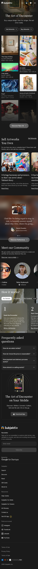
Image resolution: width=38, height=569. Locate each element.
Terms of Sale (5, 555)
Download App (20, 414)
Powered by (15, 560)
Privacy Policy (5, 551)
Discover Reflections (18, 240)
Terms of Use (5, 547)
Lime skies (4, 73)
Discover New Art (18, 126)
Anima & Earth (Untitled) (27, 93)
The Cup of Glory (7, 56)
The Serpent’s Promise (8, 123)
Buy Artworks (25, 29)
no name (22, 68)
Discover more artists (8, 257)
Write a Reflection (9, 328)
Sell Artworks (10, 29)
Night (3, 94)
